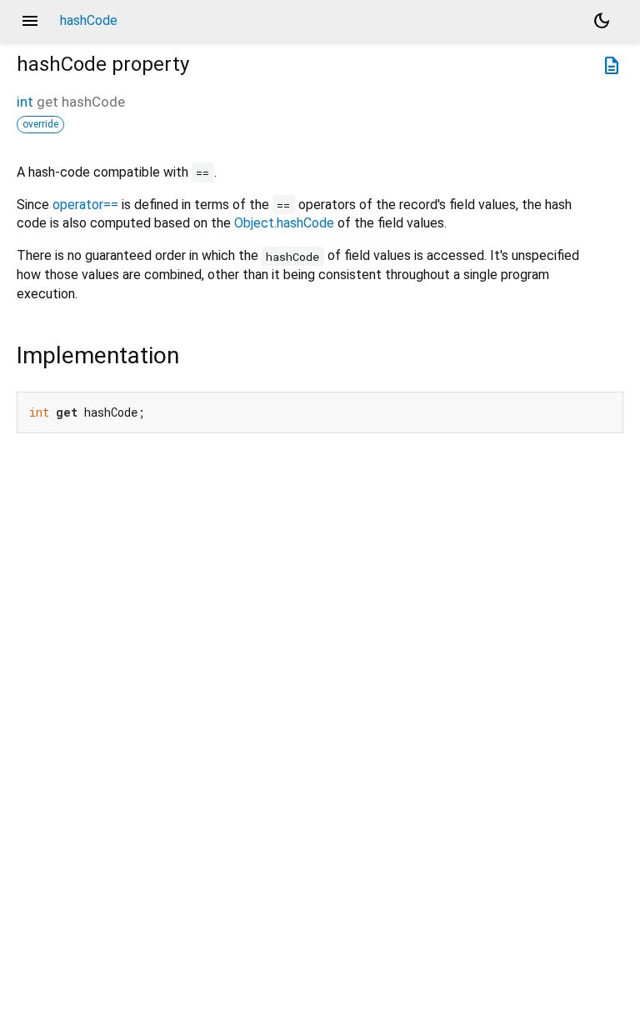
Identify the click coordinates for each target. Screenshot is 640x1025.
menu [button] (30, 21)
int (25, 101)
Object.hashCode (284, 223)
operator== (85, 204)
